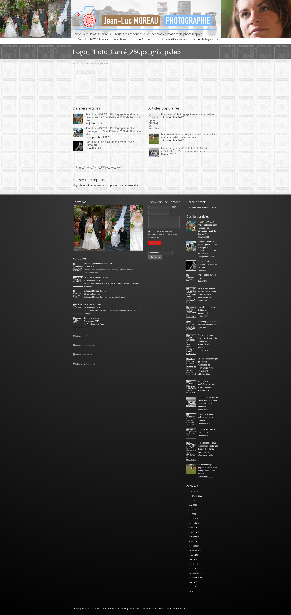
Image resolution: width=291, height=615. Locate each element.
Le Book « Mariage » (92, 304)
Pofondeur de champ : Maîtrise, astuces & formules (207, 417)
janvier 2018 (194, 532)
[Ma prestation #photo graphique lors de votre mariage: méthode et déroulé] (153, 138)
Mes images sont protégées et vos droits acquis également (207, 384)
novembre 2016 (195, 550)
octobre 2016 (194, 555)
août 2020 (193, 505)
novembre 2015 (195, 573)
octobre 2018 (194, 523)
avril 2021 (193, 500)
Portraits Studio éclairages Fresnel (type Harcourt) (207, 264)
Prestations (119, 39)
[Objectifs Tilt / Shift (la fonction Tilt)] (191, 434)
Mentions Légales (177, 608)
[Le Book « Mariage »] (78, 309)
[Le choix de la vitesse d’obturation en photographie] (191, 311)
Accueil (82, 39)
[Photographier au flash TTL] (191, 279)
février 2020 (193, 519)
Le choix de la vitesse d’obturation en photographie (206, 310)
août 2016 (193, 559)
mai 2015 (192, 591)
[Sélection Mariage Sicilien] (108, 250)
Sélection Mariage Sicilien (95, 291)
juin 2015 (192, 587)
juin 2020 (192, 510)
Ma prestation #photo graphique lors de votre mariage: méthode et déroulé (188, 136)
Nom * (173, 207)
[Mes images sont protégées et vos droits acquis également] (191, 386)
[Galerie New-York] (78, 322)
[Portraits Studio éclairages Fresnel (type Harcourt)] (78, 146)
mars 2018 (193, 528)
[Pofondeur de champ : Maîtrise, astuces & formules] (191, 419)
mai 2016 (192, 569)
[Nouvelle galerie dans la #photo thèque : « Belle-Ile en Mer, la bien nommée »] (153, 152)
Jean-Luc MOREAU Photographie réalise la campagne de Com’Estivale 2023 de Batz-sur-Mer (113, 117)
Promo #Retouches (144, 39)
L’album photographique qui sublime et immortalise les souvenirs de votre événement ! (208, 365)
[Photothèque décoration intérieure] (78, 268)
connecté (98, 185)
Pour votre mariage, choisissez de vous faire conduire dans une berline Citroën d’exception (207, 341)
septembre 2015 (195, 578)
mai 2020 (192, 514)
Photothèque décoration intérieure (98, 264)
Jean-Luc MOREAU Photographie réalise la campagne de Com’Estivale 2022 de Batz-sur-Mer (113, 131)
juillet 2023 (193, 491)
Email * (174, 212)
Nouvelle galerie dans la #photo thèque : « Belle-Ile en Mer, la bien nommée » (185, 150)
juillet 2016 (193, 564)
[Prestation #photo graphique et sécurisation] (153, 121)
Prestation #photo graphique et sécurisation (187, 114)
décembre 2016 (195, 546)
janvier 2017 (194, 541)
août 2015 (193, 582)
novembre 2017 (195, 537)
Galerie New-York (91, 318)
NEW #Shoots (98, 39)
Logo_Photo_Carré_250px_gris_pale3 (97, 167)
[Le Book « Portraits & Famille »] (78, 281)
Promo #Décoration (173, 39)
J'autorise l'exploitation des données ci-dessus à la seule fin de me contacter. (162, 234)
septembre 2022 (195, 496)
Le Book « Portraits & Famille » (96, 277)
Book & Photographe (204, 39)
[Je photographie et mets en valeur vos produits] (191, 326)
